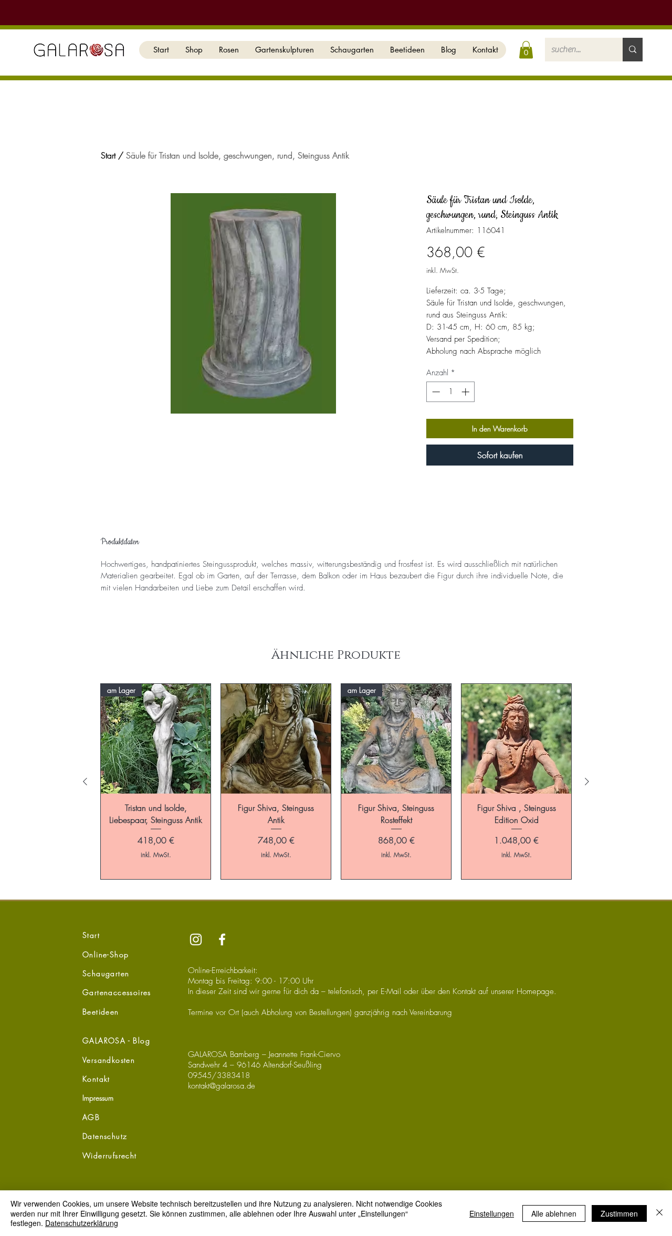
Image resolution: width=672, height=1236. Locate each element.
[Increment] (466, 392)
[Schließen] (659, 1213)
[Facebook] (222, 939)
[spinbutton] (450, 392)
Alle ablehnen (553, 1213)
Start (108, 155)
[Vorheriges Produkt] (85, 781)
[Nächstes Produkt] (587, 781)
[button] (194, 50)
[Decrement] (435, 392)
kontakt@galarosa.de (221, 1086)
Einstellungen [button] (491, 1213)
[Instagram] (196, 939)
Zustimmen (619, 1213)
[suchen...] (633, 49)
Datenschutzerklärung (81, 1223)
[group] (336, 781)
